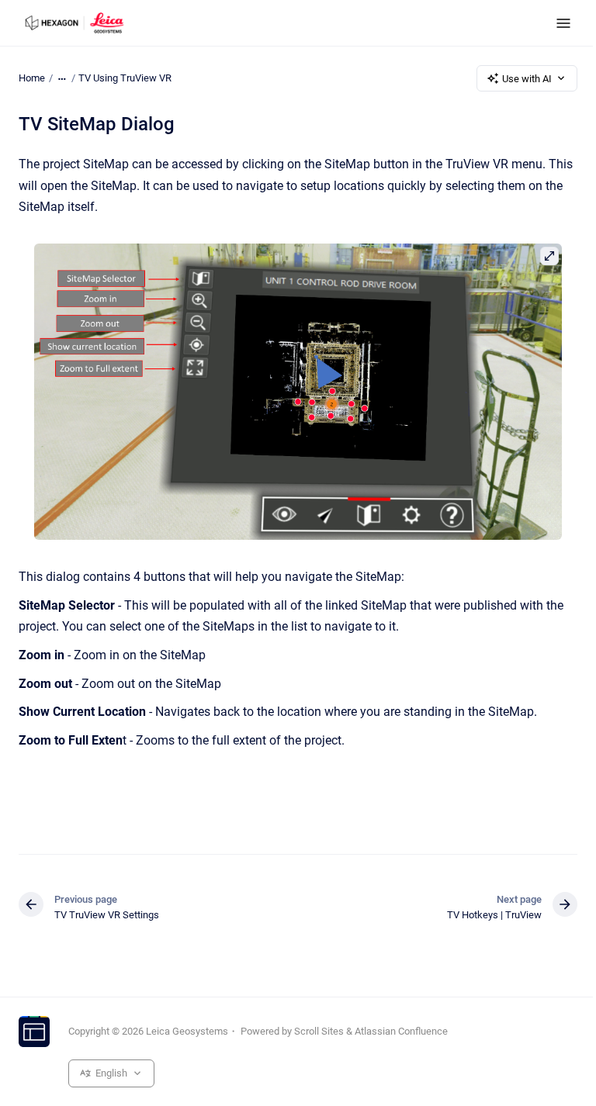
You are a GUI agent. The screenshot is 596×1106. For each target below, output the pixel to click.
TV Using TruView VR (125, 78)
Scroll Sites (319, 1031)
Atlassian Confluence (401, 1031)
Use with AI (527, 79)
